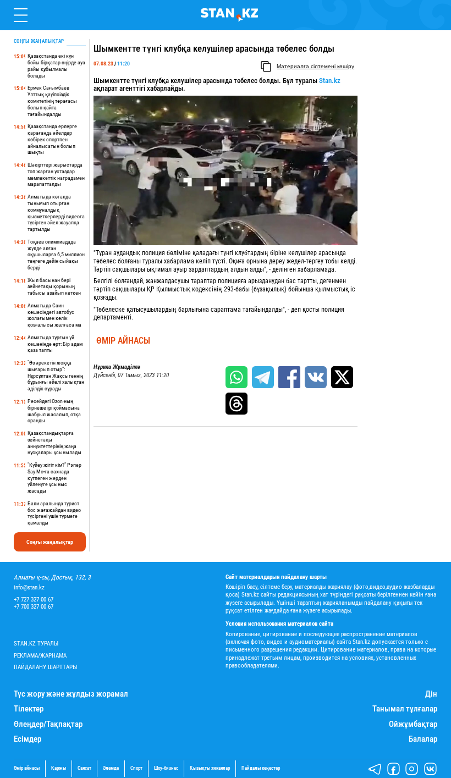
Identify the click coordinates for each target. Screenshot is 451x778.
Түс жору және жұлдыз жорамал (71, 694)
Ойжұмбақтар (413, 724)
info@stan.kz (29, 587)
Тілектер (28, 709)
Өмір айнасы (123, 341)
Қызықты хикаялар (210, 768)
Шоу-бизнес (166, 768)
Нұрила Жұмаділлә (117, 367)
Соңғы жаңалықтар (49, 542)
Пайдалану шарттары (45, 667)
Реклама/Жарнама (40, 655)
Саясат (84, 768)
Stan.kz (329, 80)
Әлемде (111, 768)
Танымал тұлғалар (404, 709)
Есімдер (27, 739)
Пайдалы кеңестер (260, 768)
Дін (431, 694)
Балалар (423, 739)
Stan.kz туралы (36, 643)
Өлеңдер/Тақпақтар (48, 724)
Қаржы (58, 768)
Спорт (136, 768)
